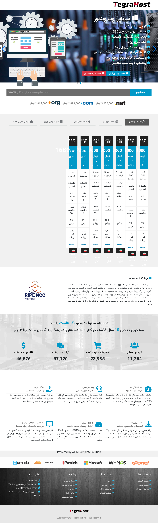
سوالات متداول (69, 481)
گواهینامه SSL (106, 489)
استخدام (71, 489)
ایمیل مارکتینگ (106, 493)
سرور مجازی (107, 485)
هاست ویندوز (143, 485)
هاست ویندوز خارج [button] (92, 73)
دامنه (110, 481)
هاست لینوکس (143, 481)
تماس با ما (70, 493)
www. (12, 92)
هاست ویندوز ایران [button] (116, 73)
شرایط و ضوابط (68, 485)
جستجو (140, 92)
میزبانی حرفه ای (142, 489)
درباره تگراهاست (68, 497)
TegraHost (78, 518)
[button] (4, 48)
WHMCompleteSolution (86, 452)
